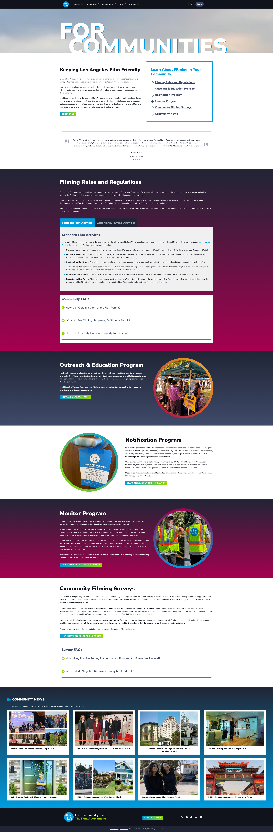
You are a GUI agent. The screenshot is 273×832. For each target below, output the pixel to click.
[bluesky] (201, 823)
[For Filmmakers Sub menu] (99, 4)
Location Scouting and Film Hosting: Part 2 (161, 803)
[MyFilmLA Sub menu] (138, 4)
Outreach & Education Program (175, 88)
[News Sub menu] (126, 4)
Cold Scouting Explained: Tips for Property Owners (34, 803)
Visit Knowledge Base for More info (81, 642)
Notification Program (168, 95)
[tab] (133, 165)
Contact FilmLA (152, 823)
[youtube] (196, 823)
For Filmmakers (91, 4)
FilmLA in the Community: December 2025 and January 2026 (103, 754)
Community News (166, 114)
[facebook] (177, 823)
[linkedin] (186, 823)
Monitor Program (166, 101)
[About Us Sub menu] (82, 4)
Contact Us (68, 114)
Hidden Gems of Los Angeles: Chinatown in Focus (230, 803)
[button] (136, 313)
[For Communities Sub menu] (116, 4)
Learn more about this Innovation (146, 489)
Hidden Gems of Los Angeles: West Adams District (99, 803)
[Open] (191, 4)
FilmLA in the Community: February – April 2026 (32, 754)
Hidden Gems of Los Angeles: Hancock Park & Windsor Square (169, 755)
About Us (77, 4)
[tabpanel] (136, 265)
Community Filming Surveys (173, 107)
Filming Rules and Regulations (175, 82)
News (121, 4)
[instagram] (181, 823)
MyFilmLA (132, 4)
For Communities (108, 4)
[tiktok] (191, 823)
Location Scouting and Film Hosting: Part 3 (227, 754)
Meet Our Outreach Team (75, 403)
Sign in (199, 4)
